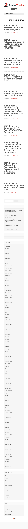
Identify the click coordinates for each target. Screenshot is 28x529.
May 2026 (7, 253)
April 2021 (7, 403)
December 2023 (8, 324)
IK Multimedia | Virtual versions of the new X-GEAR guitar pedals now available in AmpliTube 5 (12, 148)
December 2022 (8, 354)
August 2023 (7, 334)
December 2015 (8, 454)
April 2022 (7, 373)
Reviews (6, 493)
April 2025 (7, 285)
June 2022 (7, 368)
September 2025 (8, 273)
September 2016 (8, 449)
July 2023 (7, 337)
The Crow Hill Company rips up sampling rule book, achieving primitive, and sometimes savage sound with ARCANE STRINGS (13, 219)
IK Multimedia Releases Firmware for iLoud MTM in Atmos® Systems (13, 61)
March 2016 (7, 452)
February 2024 (8, 319)
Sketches (7, 495)
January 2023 (7, 351)
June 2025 (7, 280)
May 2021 (7, 400)
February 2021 (8, 408)
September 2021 (8, 390)
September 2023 (8, 332)
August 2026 (7, 246)
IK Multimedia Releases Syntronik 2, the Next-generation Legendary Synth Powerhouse (14, 44)
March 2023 (7, 346)
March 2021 (7, 405)
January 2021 (7, 410)
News (6, 488)
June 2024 (7, 310)
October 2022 (8, 359)
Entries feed (7, 509)
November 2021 (8, 385)
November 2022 (8, 356)
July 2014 (7, 461)
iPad (6, 480)
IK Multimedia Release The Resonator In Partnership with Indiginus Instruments (11, 168)
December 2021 (8, 383)
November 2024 (8, 297)
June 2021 (7, 398)
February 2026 (8, 261)
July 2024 (7, 307)
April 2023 (7, 344)
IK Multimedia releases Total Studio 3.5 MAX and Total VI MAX (14, 78)
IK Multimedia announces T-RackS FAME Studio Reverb (13, 93)
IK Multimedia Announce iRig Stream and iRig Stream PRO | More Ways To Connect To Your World (13, 111)
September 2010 (8, 466)
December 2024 (8, 295)
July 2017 (7, 439)
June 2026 (7, 251)
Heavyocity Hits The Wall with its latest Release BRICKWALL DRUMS (13, 215)
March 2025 (7, 288)
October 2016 (8, 447)
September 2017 (8, 434)
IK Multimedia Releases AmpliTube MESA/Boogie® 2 (13, 27)
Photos (6, 490)
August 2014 (7, 459)
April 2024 (7, 314)
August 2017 (7, 437)
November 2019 (8, 420)
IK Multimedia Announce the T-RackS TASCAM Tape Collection (14, 129)
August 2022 (7, 363)
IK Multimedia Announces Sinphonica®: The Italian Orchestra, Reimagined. (14, 211)
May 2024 (7, 312)
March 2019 (7, 427)
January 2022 (7, 381)
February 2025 (8, 290)
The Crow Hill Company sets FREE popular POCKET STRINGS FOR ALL (13, 228)
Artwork (6, 478)
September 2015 (8, 456)
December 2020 (8, 412)
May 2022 (7, 371)
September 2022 (8, 361)
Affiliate (6, 475)
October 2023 (8, 329)
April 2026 (7, 256)
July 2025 (7, 278)
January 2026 (8, 263)
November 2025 (8, 268)
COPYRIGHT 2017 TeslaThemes (10, 524)
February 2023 (8, 349)
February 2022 (8, 378)
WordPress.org (8, 514)
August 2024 (7, 305)
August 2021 (7, 393)
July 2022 (7, 366)
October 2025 (8, 270)
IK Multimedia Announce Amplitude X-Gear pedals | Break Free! (14, 186)
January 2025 (7, 292)
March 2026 (7, 258)
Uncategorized (8, 497)
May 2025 (7, 283)
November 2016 (8, 444)
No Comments (14, 32)
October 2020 (8, 417)
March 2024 (7, 317)
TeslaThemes (18, 527)
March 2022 (7, 376)
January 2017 (7, 442)
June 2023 (7, 339)
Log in (6, 507)
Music (6, 483)
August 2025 (7, 275)
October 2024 (8, 300)
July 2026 (7, 248)
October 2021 (8, 388)
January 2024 (8, 322)
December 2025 (8, 266)
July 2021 (7, 395)
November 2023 (8, 327)
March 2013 (7, 464)
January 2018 (7, 432)
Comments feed (8, 512)
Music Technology (8, 485)
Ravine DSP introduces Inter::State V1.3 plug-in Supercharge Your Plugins (13, 225)
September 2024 (8, 302)
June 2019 (7, 425)
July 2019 (7, 422)
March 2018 (7, 430)
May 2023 (7, 341)
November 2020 (8, 415)
